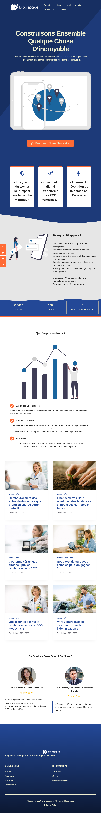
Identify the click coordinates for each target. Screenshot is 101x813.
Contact (63, 10)
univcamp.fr (10, 785)
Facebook (9, 776)
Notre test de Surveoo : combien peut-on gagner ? (73, 565)
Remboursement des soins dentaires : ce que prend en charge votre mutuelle (25, 503)
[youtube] (3, 258)
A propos (56, 772)
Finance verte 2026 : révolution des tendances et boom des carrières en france (74, 503)
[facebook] (3, 247)
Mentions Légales (60, 780)
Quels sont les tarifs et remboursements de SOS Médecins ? (26, 625)
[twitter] (3, 253)
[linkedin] (3, 264)
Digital (59, 5)
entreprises (65, 57)
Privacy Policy (51, 805)
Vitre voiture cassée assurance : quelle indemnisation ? (70, 625)
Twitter (8, 772)
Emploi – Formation (74, 5)
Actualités (48, 5)
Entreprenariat (49, 10)
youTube (9, 780)
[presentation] (26, 475)
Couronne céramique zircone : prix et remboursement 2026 (23, 565)
